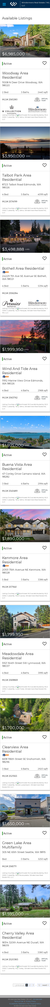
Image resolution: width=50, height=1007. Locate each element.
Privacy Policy (31, 1001)
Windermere (37, 999)
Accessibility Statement (17, 1004)
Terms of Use (18, 1001)
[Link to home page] (13, 4)
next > (45, 985)
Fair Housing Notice (34, 1004)
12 (39, 985)
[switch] (44, 63)
